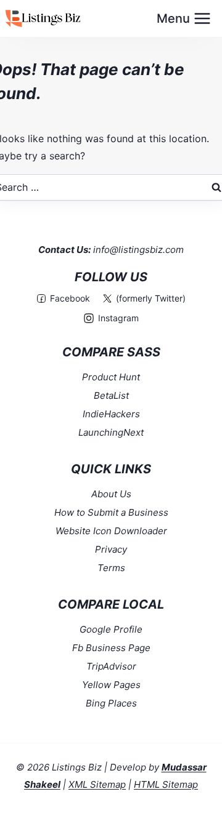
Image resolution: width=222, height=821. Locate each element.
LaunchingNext (111, 432)
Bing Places (111, 703)
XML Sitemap (97, 784)
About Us (111, 494)
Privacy (111, 549)
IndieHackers (111, 414)
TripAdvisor (111, 666)
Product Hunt (111, 377)
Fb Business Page (111, 648)
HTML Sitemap (166, 784)
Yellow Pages (111, 685)
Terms (111, 568)
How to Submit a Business (111, 512)
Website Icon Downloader (111, 531)
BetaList (111, 395)
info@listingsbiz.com (138, 249)
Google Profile (111, 629)
